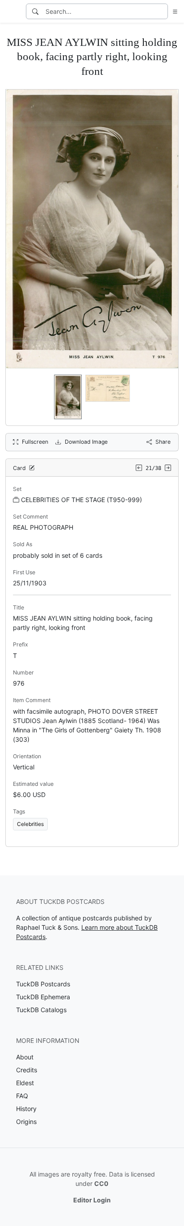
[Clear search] (161, 11)
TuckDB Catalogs (41, 1009)
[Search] (35, 11)
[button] (173, 11)
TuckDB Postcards (43, 984)
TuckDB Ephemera (43, 997)
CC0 (101, 1183)
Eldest (25, 1083)
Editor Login (92, 1200)
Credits (26, 1070)
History (26, 1108)
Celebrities (30, 824)
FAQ (22, 1095)
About (24, 1057)
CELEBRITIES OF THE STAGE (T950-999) (81, 499)
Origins (26, 1121)
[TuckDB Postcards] (12, 11)
